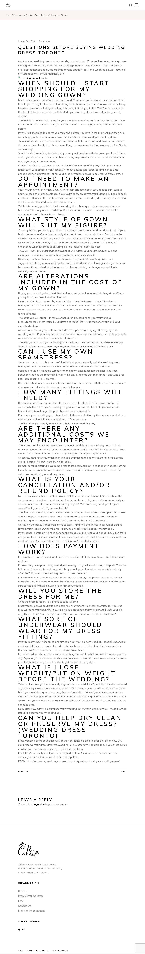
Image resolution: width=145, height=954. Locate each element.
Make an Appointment (31, 910)
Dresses (22, 891)
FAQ (20, 900)
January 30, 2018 (26, 41)
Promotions (18, 15)
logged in (39, 804)
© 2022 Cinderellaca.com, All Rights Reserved (43, 951)
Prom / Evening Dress (30, 895)
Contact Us (24, 905)
